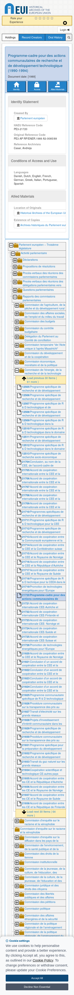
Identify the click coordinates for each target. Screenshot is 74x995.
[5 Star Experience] (52, 18)
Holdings (10, 37)
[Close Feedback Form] (65, 23)
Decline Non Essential (37, 986)
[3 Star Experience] (44, 18)
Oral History (55, 37)
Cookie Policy (43, 960)
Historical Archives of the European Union (44, 213)
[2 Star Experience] (41, 18)
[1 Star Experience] (37, 18)
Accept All (37, 978)
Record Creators (32, 37)
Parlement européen (32, 118)
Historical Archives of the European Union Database (38, 9)
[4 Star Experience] (48, 18)
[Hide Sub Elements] (11, 245)
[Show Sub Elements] (15, 260)
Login (63, 30)
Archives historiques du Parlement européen (46, 225)
